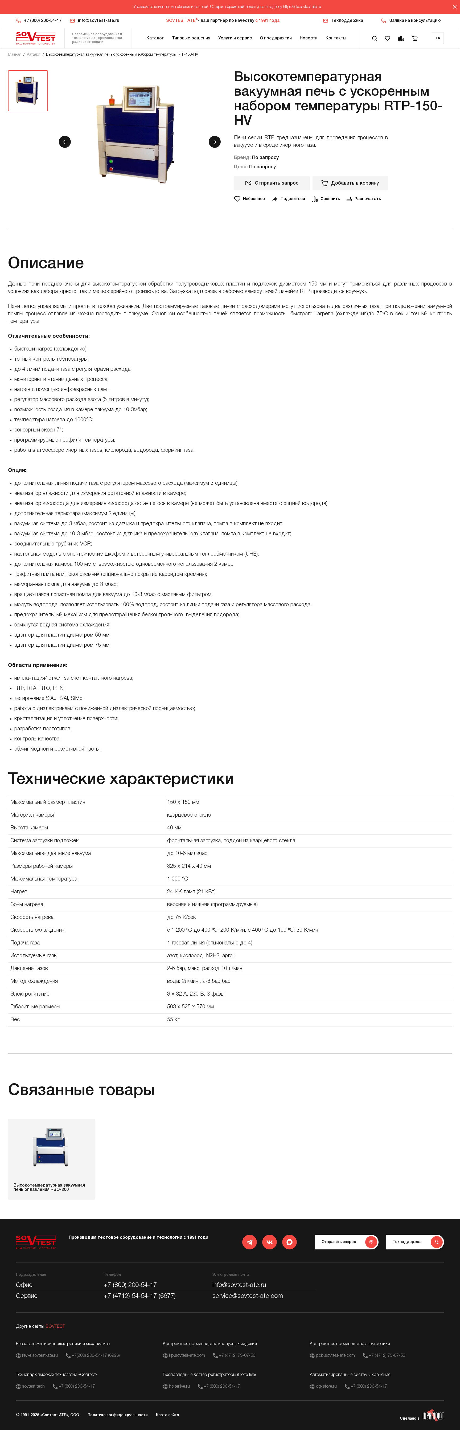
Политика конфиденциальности (117, 1415)
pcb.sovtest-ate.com (335, 1356)
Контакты (336, 38)
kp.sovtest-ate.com (187, 1356)
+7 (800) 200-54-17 (42, 21)
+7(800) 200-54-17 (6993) (96, 1356)
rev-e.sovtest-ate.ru (40, 1356)
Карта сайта (167, 1415)
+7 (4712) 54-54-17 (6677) (140, 1296)
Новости (309, 38)
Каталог (155, 38)
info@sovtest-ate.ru (98, 21)
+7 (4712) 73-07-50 (237, 1356)
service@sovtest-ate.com (247, 1296)
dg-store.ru (326, 1386)
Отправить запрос (276, 183)
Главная (14, 54)
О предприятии (276, 38)
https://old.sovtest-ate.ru (302, 7)
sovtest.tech (33, 1386)
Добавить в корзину (355, 183)
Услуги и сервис (235, 38)
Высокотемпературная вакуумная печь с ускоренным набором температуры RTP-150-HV (122, 54)
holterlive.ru (179, 1386)
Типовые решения (191, 38)
